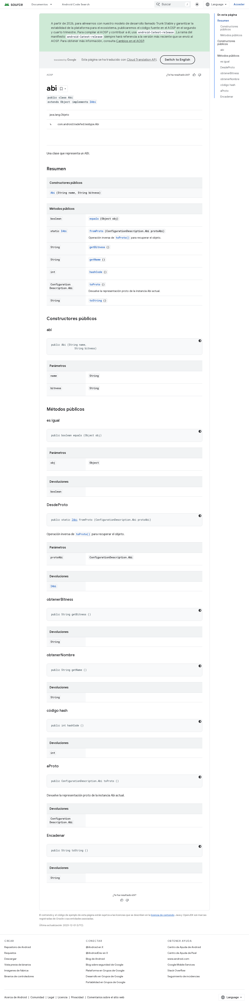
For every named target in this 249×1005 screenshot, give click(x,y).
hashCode (96, 272)
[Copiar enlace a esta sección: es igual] (63, 421)
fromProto (96, 231)
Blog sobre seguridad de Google (104, 964)
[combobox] (172, 4)
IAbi (93, 102)
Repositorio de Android (17, 947)
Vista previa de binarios (17, 964)
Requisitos (10, 953)
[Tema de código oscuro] (200, 341)
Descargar (10, 958)
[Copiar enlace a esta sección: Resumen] (70, 169)
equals (94, 218)
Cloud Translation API (141, 60)
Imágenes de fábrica (16, 970)
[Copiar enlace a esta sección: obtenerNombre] (78, 655)
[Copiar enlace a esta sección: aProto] (62, 766)
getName (95, 259)
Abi (52, 192)
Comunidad (37, 997)
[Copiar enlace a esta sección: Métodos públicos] (89, 409)
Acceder (239, 4)
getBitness (97, 247)
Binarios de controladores (19, 976)
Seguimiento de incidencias (184, 976)
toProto (95, 284)
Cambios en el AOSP (130, 41)
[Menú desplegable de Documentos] (53, 4)
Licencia (62, 997)
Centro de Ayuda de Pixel (182, 953)
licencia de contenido (162, 915)
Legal (51, 997)
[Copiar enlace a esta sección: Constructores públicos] (101, 319)
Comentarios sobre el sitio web (105, 997)
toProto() (122, 237)
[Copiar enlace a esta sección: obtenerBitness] (76, 600)
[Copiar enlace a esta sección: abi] (55, 330)
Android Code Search (76, 4)
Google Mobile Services (181, 964)
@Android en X (94, 947)
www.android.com (178, 958)
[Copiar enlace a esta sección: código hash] (71, 711)
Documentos (40, 4)
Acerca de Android (15, 997)
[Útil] (194, 75)
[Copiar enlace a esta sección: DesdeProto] (71, 505)
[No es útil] (199, 75)
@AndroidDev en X (97, 953)
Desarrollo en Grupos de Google (104, 976)
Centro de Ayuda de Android (184, 947)
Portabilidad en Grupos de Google (105, 982)
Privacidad (77, 997)
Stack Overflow (176, 970)
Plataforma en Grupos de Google (105, 970)
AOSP (50, 74)
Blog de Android (95, 958)
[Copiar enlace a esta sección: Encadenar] (68, 836)
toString (96, 300)
